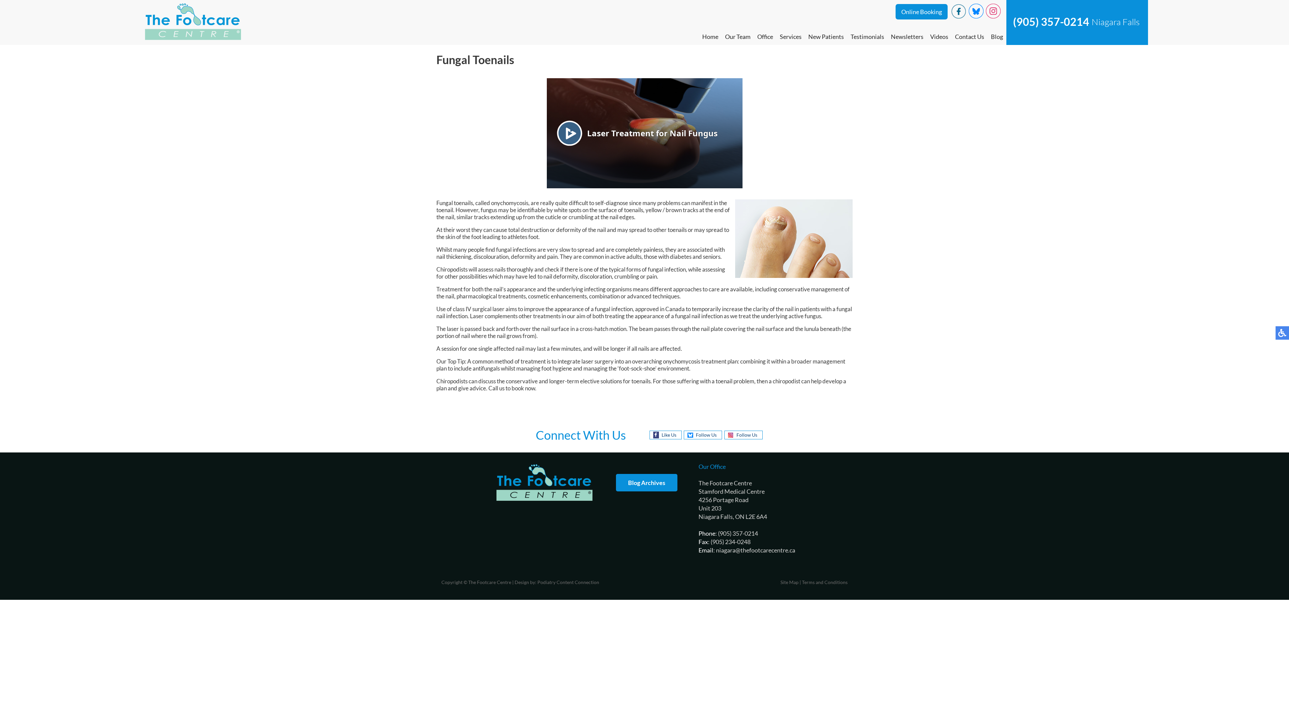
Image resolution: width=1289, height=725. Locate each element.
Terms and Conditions (825, 582)
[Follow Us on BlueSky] (976, 16)
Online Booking (921, 11)
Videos (939, 36)
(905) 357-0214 (1051, 21)
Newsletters (907, 36)
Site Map (789, 582)
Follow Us (706, 435)
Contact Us (969, 36)
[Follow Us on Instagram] (993, 16)
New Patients (826, 36)
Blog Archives (646, 482)
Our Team (738, 36)
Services (791, 36)
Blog (997, 36)
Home (710, 36)
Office (765, 36)
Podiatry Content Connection (568, 582)
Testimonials (867, 36)
